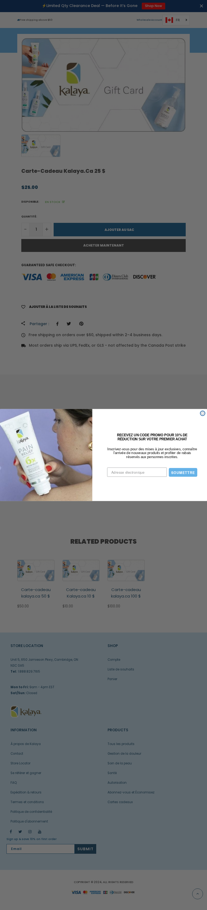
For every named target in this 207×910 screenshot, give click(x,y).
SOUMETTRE (183, 472)
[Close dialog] (202, 413)
